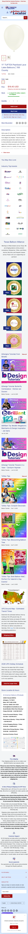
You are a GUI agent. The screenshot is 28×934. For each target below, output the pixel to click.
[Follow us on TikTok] (17, 911)
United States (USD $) (16, 903)
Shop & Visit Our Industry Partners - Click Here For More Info (14, 2)
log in (19, 117)
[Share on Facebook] (17, 123)
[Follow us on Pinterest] (11, 911)
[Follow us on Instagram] (8, 911)
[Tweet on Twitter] (23, 123)
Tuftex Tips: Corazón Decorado (13, 506)
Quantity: (4, 101)
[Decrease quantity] (9, 101)
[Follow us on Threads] (5, 911)
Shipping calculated (13, 89)
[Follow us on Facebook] (2, 911)
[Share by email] (25, 123)
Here (11, 628)
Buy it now (14, 111)
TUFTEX (3, 74)
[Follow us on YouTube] (14, 911)
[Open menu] (2, 7)
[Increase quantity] (17, 101)
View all (24, 354)
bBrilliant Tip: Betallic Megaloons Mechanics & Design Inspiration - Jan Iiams (13, 428)
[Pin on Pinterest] (20, 123)
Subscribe (7, 896)
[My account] (7, 12)
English (4, 903)
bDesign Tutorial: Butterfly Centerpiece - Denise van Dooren (11, 388)
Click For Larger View (10, 683)
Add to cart (14, 106)
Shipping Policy (9, 635)
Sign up (14, 117)
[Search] (25, 17)
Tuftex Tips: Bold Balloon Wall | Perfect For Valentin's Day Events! (13, 579)
